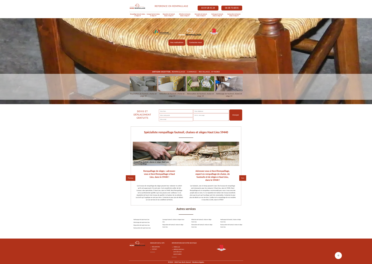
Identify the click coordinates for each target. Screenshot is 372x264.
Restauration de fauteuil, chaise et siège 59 (234, 15)
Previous (130, 178)
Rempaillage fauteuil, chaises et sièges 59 (137, 15)
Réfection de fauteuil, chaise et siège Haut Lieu (201, 221)
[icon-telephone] (338, 255)
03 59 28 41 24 (208, 8)
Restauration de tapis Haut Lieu (142, 228)
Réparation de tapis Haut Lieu (141, 225)
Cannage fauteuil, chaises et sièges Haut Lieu (173, 221)
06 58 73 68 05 (232, 8)
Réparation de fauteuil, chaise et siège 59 (169, 15)
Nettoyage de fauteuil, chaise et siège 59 (217, 15)
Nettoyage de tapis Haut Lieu (141, 219)
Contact (154, 249)
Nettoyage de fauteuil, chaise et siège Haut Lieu (230, 221)
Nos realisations (176, 43)
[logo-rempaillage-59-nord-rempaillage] (137, 6)
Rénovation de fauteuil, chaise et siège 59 (201, 15)
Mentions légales (198, 262)
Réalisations (156, 247)
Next (242, 178)
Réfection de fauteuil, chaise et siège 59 (184, 15)
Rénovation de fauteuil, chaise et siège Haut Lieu (201, 226)
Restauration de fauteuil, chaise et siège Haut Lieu (231, 226)
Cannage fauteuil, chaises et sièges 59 (153, 15)
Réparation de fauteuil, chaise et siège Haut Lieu (172, 226)
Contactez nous (195, 43)
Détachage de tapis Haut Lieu (141, 222)
